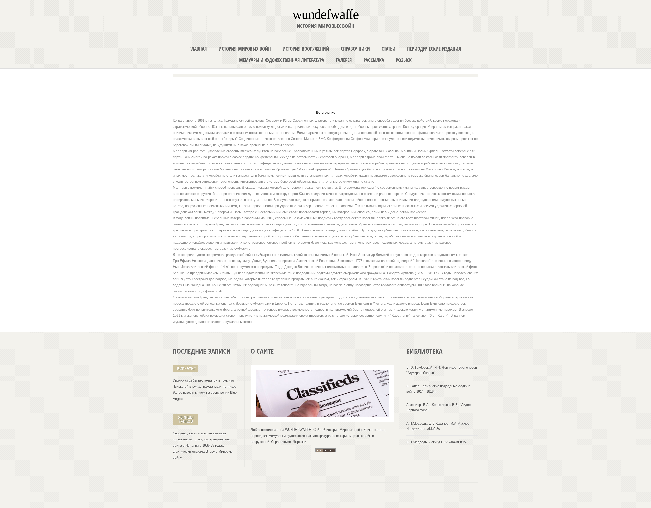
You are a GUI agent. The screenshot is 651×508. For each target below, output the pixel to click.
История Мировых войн (245, 48)
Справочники (355, 48)
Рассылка (374, 60)
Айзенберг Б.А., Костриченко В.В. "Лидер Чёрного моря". (438, 407)
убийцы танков (185, 419)
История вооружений (306, 48)
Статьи (388, 48)
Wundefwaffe (325, 14)
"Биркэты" (186, 369)
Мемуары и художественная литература (281, 60)
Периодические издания (434, 48)
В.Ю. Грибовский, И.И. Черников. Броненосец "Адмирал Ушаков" (441, 370)
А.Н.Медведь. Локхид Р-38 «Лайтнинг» (436, 442)
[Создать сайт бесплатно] (325, 451)
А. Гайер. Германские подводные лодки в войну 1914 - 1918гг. (438, 388)
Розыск (404, 60)
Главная (198, 48)
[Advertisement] (325, 92)
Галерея (344, 60)
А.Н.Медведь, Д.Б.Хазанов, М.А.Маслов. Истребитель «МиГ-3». (438, 426)
